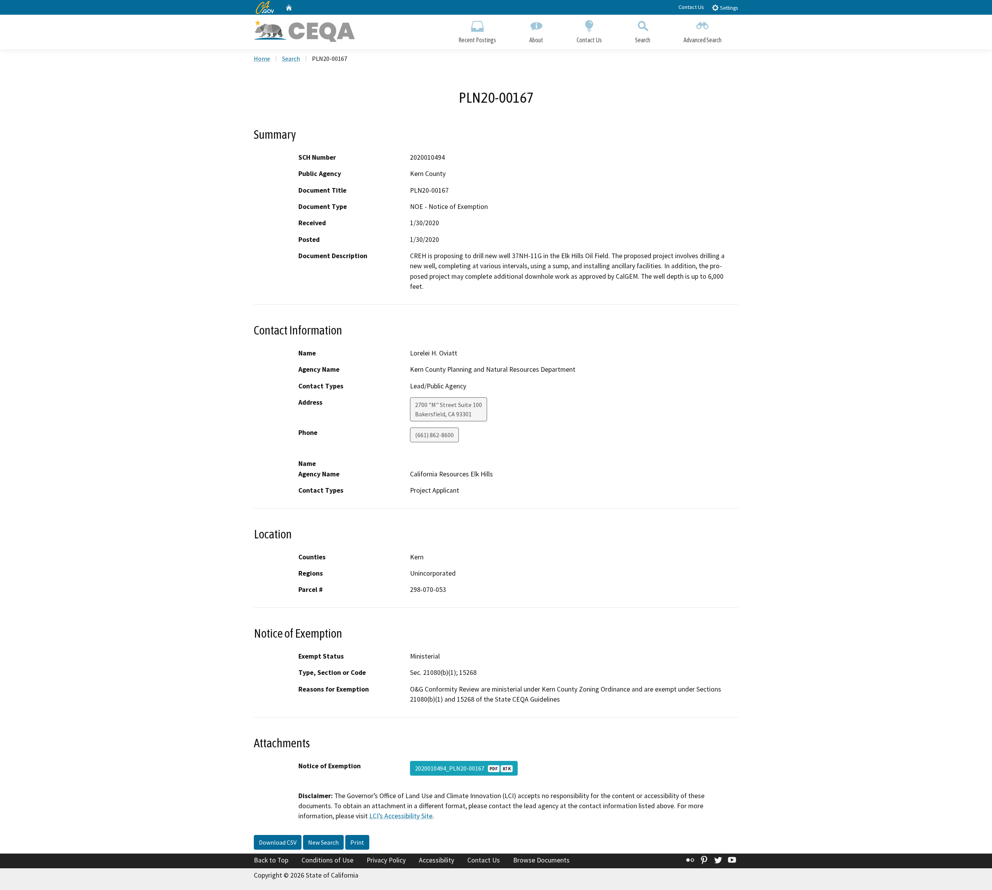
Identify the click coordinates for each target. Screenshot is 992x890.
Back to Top (271, 860)
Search (642, 39)
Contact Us (691, 6)
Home (262, 58)
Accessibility (436, 860)
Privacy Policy (386, 860)
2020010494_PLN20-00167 (463, 768)
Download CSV (277, 842)
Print (357, 842)
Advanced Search (703, 39)
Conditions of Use (327, 860)
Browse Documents (541, 860)
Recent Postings (477, 39)
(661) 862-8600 (434, 435)
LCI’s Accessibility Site (400, 816)
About (536, 39)
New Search (323, 842)
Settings (728, 8)
